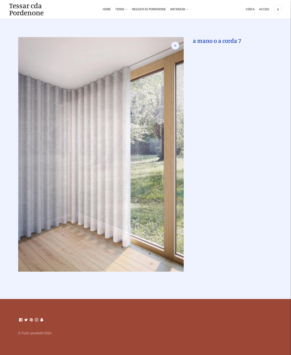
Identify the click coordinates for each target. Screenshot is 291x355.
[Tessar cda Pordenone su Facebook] (21, 320)
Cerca (250, 9)
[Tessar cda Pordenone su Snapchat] (41, 320)
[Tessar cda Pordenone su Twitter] (26, 320)
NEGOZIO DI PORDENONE (149, 9)
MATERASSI (177, 9)
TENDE (119, 9)
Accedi (264, 9)
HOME (107, 9)
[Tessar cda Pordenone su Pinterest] (31, 320)
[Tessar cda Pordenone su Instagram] (36, 320)
